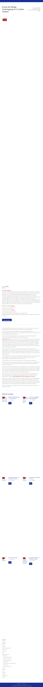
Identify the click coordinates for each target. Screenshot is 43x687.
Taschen (3, 667)
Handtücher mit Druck (7, 658)
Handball (3, 646)
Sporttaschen (5, 664)
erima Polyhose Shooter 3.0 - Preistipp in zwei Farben (13, 478)
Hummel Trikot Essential (13, 557)
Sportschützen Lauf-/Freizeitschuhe (9, 663)
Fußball (3, 645)
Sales (3, 652)
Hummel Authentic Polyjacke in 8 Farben (34, 478)
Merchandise (4, 649)
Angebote (3, 641)
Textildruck (4, 672)
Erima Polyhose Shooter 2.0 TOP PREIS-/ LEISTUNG (34, 558)
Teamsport (4, 669)
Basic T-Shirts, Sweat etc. (7, 657)
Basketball (4, 643)
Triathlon (3, 674)
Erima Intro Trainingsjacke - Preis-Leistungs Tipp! (34, 398)
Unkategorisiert (4, 675)
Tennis (3, 670)
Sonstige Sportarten (5, 654)
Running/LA (4, 651)
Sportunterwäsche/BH (7, 666)
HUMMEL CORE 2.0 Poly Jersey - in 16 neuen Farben (14, 398)
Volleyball (3, 677)
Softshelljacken (5, 661)
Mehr (10, 403)
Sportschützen (4, 655)
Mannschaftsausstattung (6, 648)
